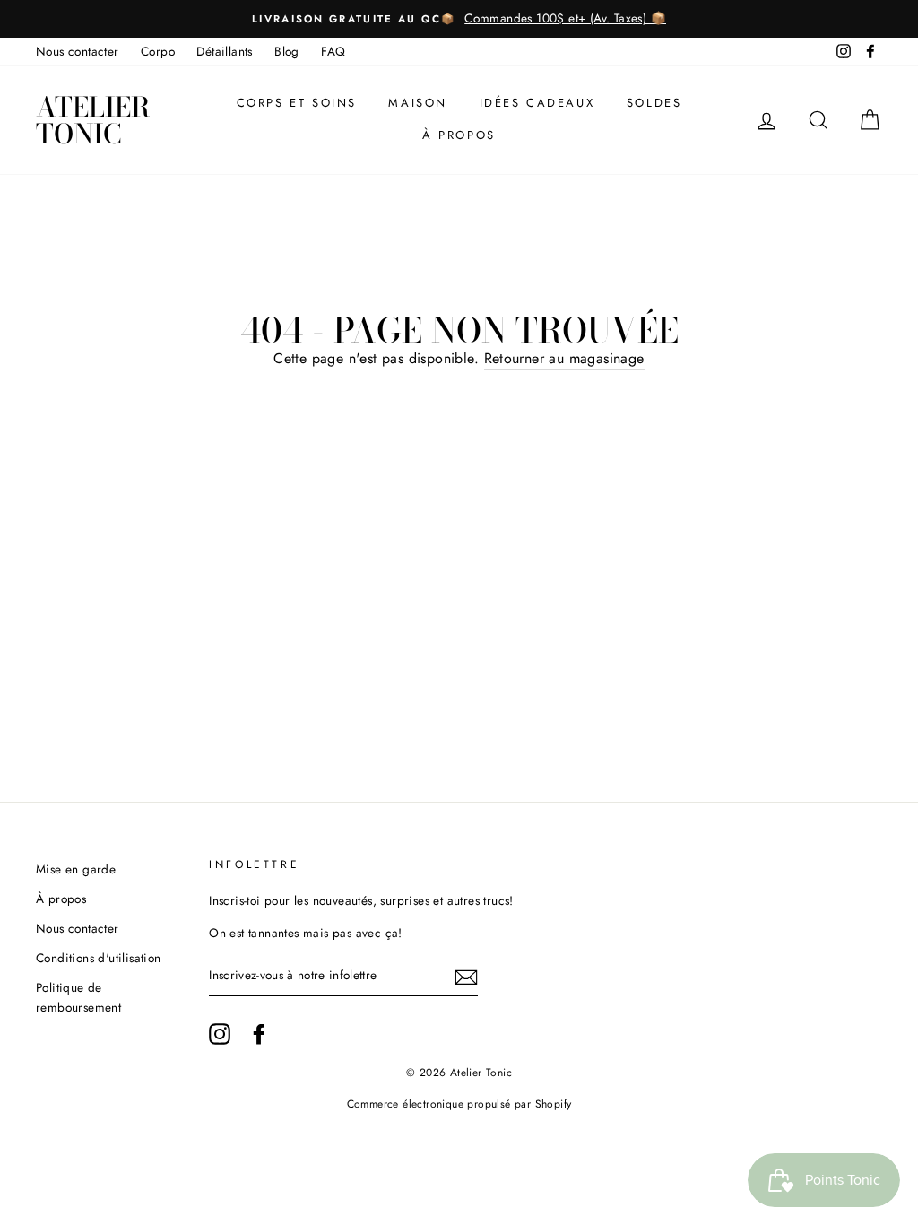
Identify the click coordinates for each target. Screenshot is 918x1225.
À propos (459, 134)
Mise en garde (76, 869)
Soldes (654, 102)
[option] (459, 19)
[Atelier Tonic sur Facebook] (259, 1034)
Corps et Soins (297, 102)
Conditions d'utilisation (98, 958)
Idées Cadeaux (537, 102)
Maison (417, 102)
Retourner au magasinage (564, 358)
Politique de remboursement (78, 997)
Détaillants (224, 51)
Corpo (158, 51)
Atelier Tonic (93, 120)
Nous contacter (77, 51)
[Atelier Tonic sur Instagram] (219, 1034)
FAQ (333, 51)
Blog (286, 51)
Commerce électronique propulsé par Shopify (459, 1104)
